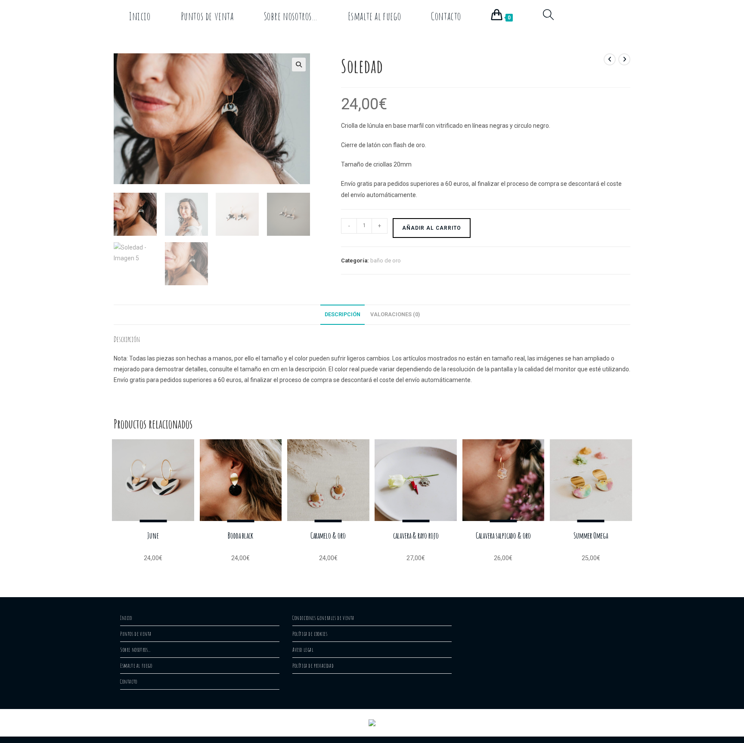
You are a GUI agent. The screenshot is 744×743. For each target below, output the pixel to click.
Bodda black (240, 535)
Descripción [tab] (342, 314)
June (153, 535)
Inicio (126, 617)
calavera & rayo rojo (416, 535)
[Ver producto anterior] (610, 59)
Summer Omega (591, 535)
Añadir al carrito (431, 228)
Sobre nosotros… (135, 649)
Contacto (128, 681)
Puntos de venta (136, 633)
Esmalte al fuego (136, 665)
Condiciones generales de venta (323, 617)
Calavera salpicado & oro (503, 535)
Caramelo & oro (328, 535)
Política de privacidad (313, 665)
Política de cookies (309, 633)
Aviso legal (303, 649)
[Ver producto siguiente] (624, 59)
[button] (299, 64)
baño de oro (385, 260)
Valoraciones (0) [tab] (395, 314)
